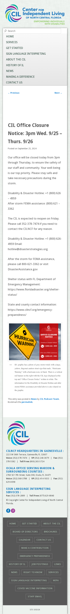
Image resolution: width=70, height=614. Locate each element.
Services (12, 42)
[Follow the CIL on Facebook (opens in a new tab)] (8, 512)
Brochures (50, 531)
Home (10, 36)
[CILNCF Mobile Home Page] (35, 15)
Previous (13, 93)
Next (58, 93)
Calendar (24, 540)
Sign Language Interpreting (26, 53)
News (9, 71)
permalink (27, 402)
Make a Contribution (34, 548)
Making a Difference (20, 76)
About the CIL (16, 59)
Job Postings (40, 564)
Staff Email (35, 596)
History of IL (15, 65)
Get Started (14, 48)
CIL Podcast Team (49, 399)
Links (57, 564)
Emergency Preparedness (35, 556)
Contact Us (14, 82)
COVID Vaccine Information (35, 588)
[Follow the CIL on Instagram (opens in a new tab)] (13, 512)
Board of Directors (25, 531)
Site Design (35, 610)
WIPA (56, 580)
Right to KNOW (33, 572)
